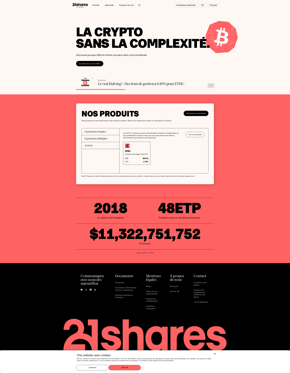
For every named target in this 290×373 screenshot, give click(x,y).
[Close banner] (215, 354)
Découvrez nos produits (196, 113)
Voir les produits (195, 134)
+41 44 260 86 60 (201, 302)
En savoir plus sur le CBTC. (89, 64)
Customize (92, 367)
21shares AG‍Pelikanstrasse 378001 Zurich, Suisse (200, 293)
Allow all (124, 368)
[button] (96, 5)
